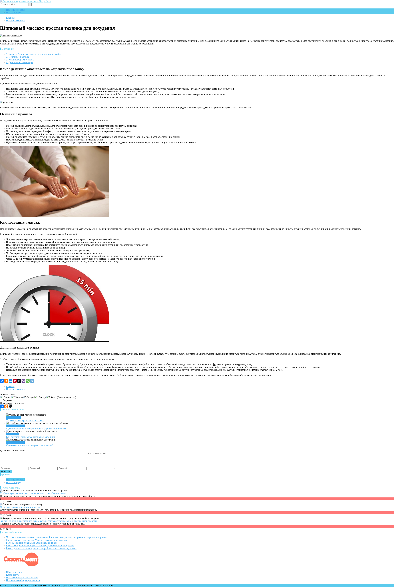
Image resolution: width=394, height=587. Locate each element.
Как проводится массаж (20, 59)
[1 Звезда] (5, 397)
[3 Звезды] (28, 397)
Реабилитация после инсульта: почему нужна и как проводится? (40, 545)
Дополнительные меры (19, 62)
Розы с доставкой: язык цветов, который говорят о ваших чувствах (41, 548)
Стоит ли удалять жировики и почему (20, 507)
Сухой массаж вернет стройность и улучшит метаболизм (36, 428)
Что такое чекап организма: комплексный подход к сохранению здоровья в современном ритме (56, 537)
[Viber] (23, 381)
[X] (19, 381)
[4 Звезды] (40, 397)
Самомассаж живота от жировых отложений (29, 445)
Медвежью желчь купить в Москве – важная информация (36, 540)
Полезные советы (15, 9)
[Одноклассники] (6, 381)
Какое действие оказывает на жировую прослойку (33, 54)
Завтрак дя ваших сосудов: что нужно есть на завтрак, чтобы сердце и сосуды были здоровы (48, 521)
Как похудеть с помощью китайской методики (30, 437)
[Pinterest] (15, 381)
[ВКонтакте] (2, 381)
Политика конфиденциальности (23, 580)
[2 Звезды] (17, 397)
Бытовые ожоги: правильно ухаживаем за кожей (31, 542)
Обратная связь (14, 572)
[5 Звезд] (51, 397)
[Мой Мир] (10, 381)
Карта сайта (12, 574)
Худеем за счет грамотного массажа (25, 420)
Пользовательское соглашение (22, 577)
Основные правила (17, 57)
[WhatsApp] (28, 381)
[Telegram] (32, 381)
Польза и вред (13, 12)
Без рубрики (12, 434)
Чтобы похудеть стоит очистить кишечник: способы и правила (33, 493)
